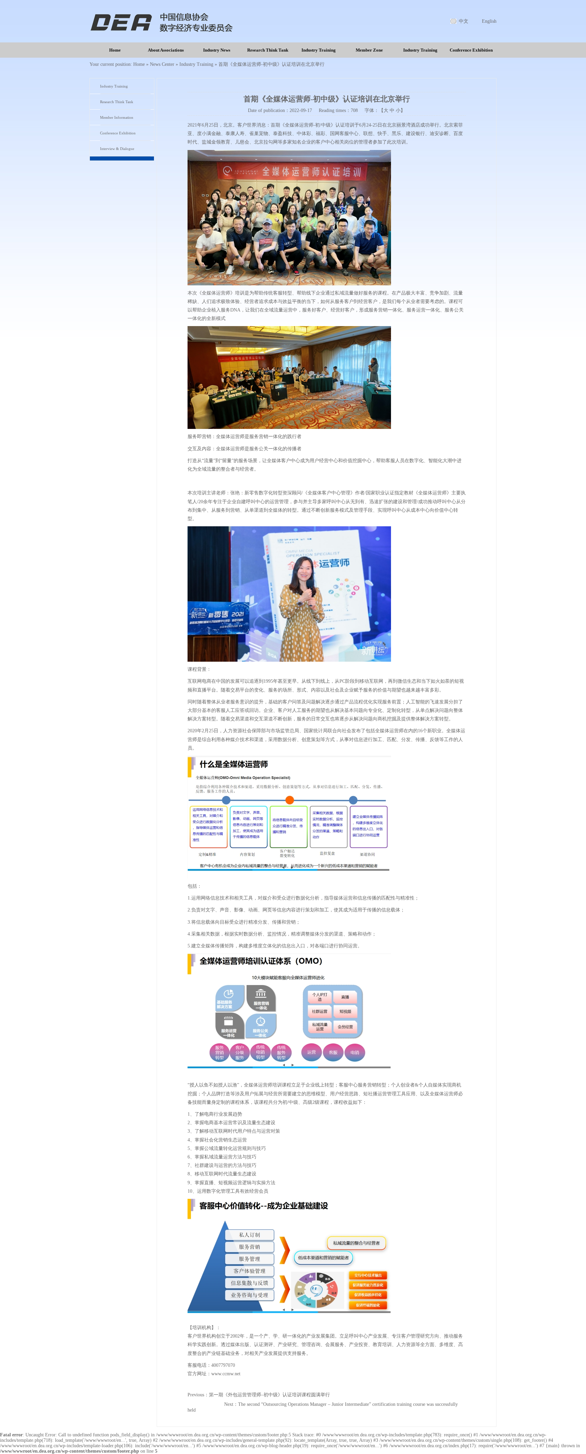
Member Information (116, 117)
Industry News (216, 50)
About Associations (166, 50)
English (489, 21)
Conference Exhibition (471, 50)
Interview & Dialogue (117, 149)
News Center (162, 64)
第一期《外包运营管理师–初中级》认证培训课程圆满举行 (269, 1394)
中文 (463, 21)
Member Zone (369, 50)
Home (115, 50)
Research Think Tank (267, 50)
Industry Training (318, 50)
